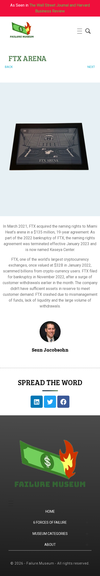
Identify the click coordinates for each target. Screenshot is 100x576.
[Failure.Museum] (30, 30)
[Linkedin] (37, 402)
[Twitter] (50, 402)
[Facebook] (63, 402)
